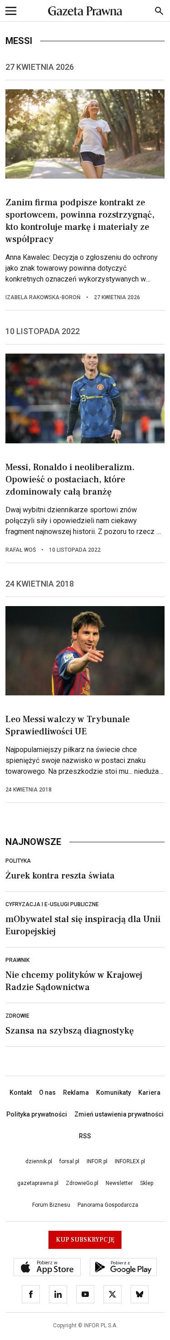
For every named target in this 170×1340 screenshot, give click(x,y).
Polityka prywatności (36, 1114)
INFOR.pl (97, 1161)
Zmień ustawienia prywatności (119, 1114)
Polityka (18, 861)
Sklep (146, 1183)
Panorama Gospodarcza (108, 1205)
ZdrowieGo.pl (82, 1183)
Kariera (149, 1092)
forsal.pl (69, 1161)
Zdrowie (17, 1016)
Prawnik (17, 960)
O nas (47, 1092)
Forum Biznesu (51, 1205)
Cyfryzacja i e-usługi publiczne (52, 904)
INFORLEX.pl (130, 1161)
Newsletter (119, 1183)
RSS (85, 1136)
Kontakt (21, 1092)
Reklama (76, 1092)
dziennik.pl (38, 1161)
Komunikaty (113, 1092)
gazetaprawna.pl (37, 1183)
